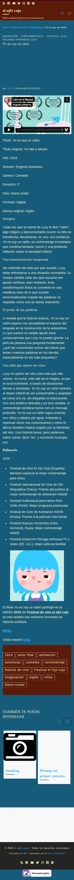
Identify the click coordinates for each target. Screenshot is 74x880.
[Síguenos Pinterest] (33, 3)
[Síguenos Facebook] (8, 3)
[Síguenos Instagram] (24, 3)
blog (26, 639)
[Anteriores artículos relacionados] (59, 722)
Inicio (6, 27)
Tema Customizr (56, 853)
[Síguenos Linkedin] (28, 3)
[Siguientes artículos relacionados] (67, 722)
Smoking (12, 771)
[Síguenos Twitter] (19, 3)
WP (25, 853)
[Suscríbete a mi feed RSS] (4, 3)
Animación (35, 27)
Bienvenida (19, 27)
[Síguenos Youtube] (13, 3)
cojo (9, 88)
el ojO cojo (21, 848)
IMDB (7, 630)
